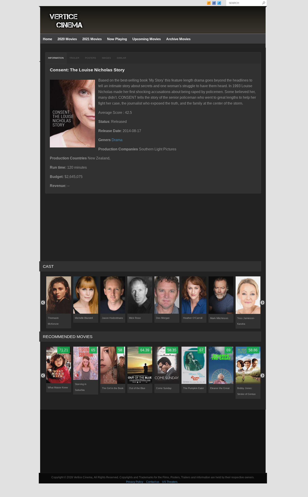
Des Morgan (163, 318)
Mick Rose (135, 318)
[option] (58, 302)
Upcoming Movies (146, 39)
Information (56, 58)
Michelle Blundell (84, 318)
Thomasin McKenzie (53, 321)
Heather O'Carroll (192, 318)
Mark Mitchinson (219, 318)
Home (47, 39)
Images (106, 58)
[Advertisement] (153, 441)
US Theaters (169, 481)
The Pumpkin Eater (193, 388)
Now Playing (117, 39)
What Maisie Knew (58, 387)
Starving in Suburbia (80, 387)
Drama (117, 140)
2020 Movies (67, 39)
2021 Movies (92, 39)
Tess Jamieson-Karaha (246, 321)
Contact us (152, 481)
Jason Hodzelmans (112, 318)
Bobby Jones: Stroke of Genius (246, 391)
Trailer (74, 58)
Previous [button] (43, 302)
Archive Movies (177, 39)
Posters (90, 58)
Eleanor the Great (220, 388)
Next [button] (262, 302)
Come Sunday (164, 388)
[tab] (56, 58)
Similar (121, 58)
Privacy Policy (134, 481)
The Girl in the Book (113, 388)
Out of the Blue (137, 388)
